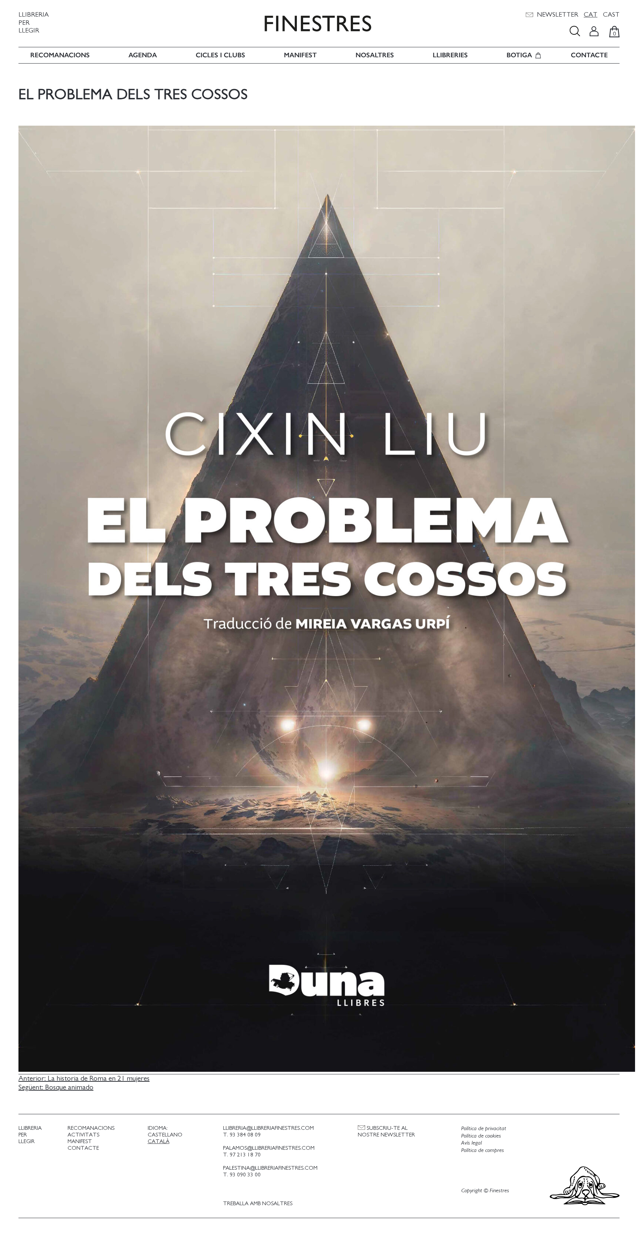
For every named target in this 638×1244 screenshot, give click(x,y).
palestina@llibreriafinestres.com (270, 1168)
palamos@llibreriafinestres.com (269, 1148)
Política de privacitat (483, 1128)
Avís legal (471, 1143)
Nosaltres (375, 55)
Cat (590, 14)
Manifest (300, 55)
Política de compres (482, 1150)
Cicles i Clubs (220, 55)
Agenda (142, 55)
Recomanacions (60, 55)
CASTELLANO (165, 1135)
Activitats (83, 1135)
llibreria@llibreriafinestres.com (268, 1128)
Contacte (589, 55)
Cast (611, 14)
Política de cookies (481, 1136)
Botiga (519, 55)
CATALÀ (158, 1141)
